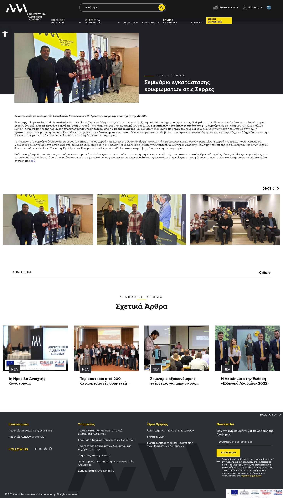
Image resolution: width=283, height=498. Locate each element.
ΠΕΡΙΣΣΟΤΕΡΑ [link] (18, 388)
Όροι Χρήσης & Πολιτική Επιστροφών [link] (170, 430)
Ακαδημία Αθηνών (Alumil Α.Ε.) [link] (27, 436)
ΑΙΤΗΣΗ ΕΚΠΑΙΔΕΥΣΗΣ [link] (215, 20)
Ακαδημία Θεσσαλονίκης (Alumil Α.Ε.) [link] (31, 430)
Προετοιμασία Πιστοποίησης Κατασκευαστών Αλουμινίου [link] (106, 463)
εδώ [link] (33, 160)
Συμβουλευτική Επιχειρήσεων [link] (96, 470)
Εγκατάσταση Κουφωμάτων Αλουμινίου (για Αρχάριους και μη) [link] (104, 447)
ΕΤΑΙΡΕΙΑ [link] (195, 22)
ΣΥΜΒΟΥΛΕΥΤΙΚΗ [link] (150, 22)
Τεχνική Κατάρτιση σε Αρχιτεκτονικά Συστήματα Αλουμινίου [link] (100, 432)
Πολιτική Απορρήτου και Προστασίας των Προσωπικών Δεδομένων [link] (170, 444)
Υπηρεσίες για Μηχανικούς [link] (94, 455)
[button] (273, 190)
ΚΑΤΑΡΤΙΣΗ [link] (129, 22)
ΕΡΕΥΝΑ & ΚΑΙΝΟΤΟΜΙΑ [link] (170, 21)
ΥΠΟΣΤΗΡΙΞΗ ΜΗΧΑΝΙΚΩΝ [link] (58, 21)
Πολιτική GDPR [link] (156, 436)
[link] (5, 33)
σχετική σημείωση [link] (251, 475)
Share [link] (266, 273)
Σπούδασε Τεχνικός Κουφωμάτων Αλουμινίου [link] (106, 440)
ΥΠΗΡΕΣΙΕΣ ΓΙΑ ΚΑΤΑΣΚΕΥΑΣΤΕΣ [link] (93, 21)
